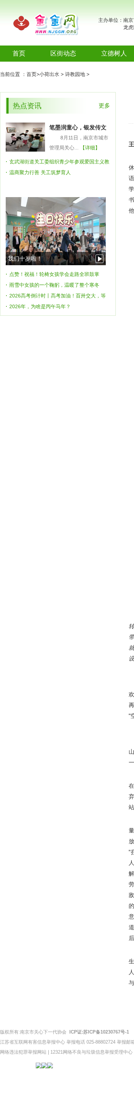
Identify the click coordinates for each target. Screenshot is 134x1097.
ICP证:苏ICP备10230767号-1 (99, 1032)
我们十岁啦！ (25, 259)
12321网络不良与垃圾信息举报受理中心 (91, 1052)
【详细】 (90, 148)
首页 (19, 53)
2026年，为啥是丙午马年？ (40, 306)
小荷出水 (49, 74)
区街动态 (63, 53)
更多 (104, 105)
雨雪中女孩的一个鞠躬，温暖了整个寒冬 (54, 285)
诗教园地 (75, 74)
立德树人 (114, 53)
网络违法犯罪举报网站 (23, 1052)
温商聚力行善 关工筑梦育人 (40, 172)
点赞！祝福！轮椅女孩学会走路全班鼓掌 (54, 274)
